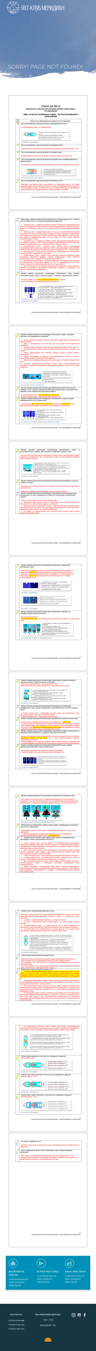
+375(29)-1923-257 (16, 1329)
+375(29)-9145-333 (16, 1324)
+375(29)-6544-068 (16, 1320)
